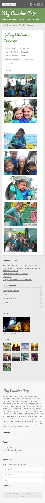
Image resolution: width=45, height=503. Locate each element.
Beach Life (25, 52)
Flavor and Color (10, 48)
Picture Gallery (12, 25)
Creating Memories (11, 56)
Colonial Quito (24, 48)
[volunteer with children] (20, 163)
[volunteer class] (20, 86)
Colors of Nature (28, 59)
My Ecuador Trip (19, 13)
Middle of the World (11, 52)
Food (22, 294)
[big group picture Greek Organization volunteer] (20, 240)
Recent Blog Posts (10, 260)
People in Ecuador (22, 298)
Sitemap (22, 496)
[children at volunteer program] (20, 188)
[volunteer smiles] (20, 111)
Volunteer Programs (12, 59)
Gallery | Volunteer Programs (17, 37)
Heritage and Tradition (22, 290)
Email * (6, 480)
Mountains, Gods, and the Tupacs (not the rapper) (21, 265)
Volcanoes (24, 56)
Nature (22, 302)
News (22, 306)
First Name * (8, 469)
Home (4, 25)
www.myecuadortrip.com (13, 453)
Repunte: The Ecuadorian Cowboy (15, 273)
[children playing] (20, 214)
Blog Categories (9, 286)
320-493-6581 (9, 447)
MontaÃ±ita (7, 276)
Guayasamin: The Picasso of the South (17, 279)
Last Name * (8, 474)
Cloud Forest (9, 63)
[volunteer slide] (20, 137)
